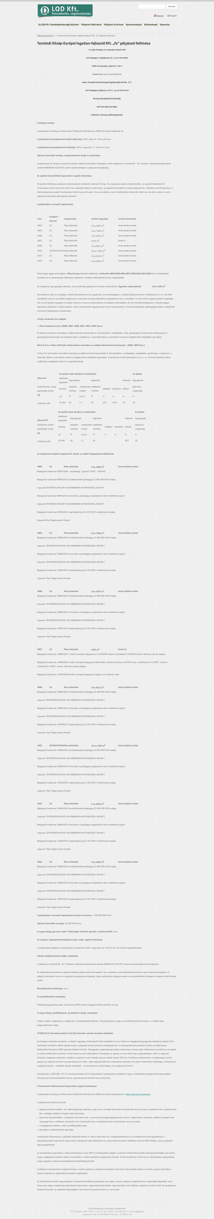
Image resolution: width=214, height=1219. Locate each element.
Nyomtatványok (134, 24)
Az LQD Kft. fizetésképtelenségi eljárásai (58, 24)
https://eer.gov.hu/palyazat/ (138, 1094)
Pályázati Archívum (113, 24)
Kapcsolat (165, 24)
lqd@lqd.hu (139, 1212)
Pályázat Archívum (45, 36)
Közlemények (151, 24)
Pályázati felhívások (91, 24)
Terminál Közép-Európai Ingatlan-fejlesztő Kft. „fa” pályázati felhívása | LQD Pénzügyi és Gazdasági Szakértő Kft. (65, 11)
